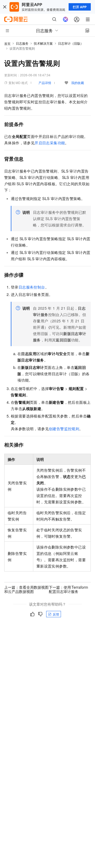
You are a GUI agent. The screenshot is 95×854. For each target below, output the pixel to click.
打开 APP (80, 6)
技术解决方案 (43, 43)
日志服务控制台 (31, 287)
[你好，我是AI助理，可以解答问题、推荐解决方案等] (65, 19)
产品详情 (45, 82)
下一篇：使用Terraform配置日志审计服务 (68, 589)
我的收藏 (77, 82)
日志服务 (22, 43)
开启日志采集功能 (50, 142)
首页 (7, 43)
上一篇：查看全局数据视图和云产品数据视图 (26, 589)
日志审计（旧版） (70, 43)
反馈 (56, 614)
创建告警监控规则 (64, 428)
